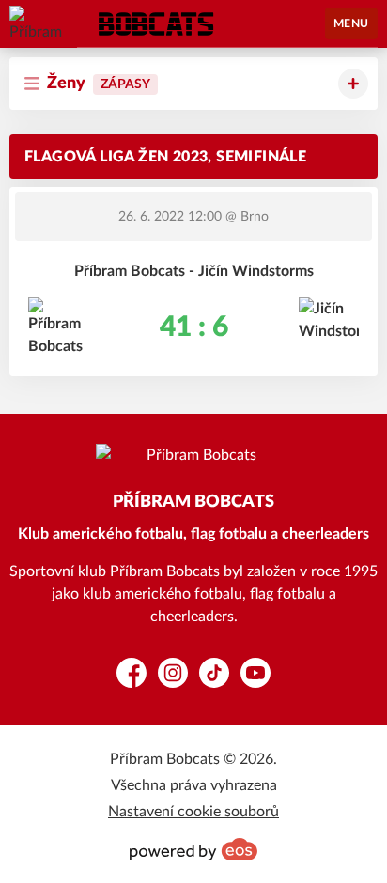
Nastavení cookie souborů (193, 811)
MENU (351, 23)
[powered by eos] (193, 849)
